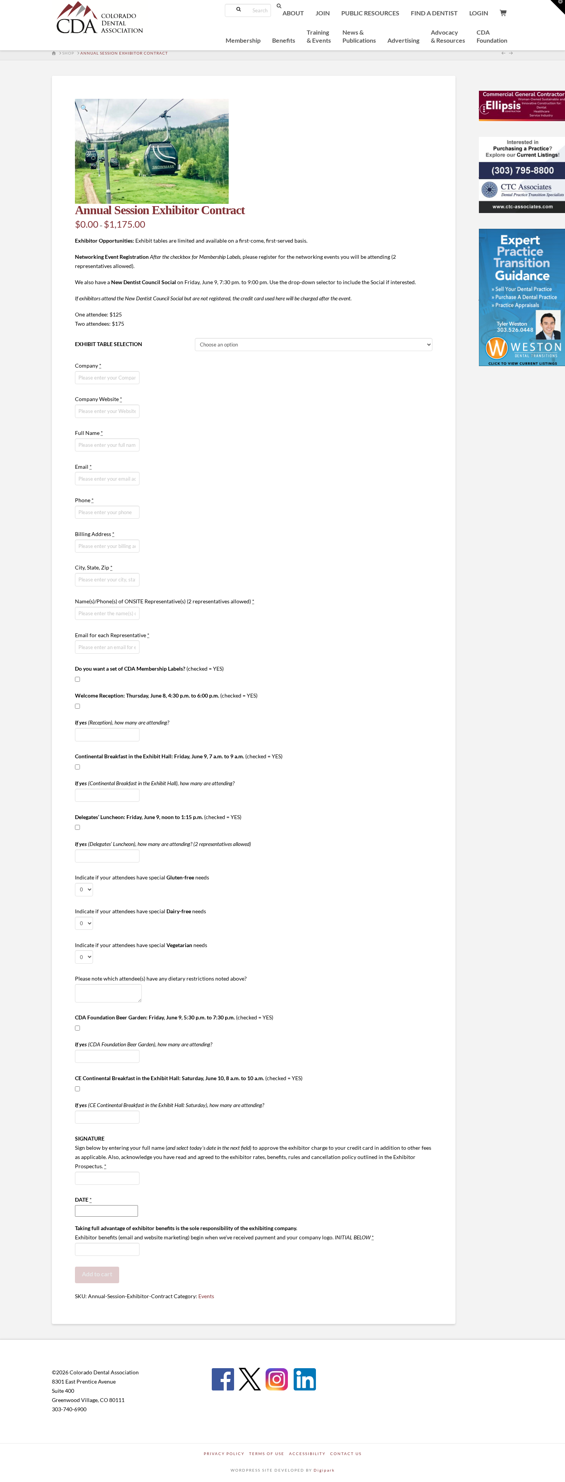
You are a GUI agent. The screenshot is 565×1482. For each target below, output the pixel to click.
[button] (84, 108)
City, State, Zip (94, 567)
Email (83, 466)
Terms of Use (266, 1453)
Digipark (324, 1470)
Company (88, 365)
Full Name (89, 433)
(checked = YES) (149, 668)
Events (206, 1296)
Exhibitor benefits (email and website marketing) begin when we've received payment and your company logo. (224, 1233)
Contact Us (346, 1453)
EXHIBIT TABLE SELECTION (108, 344)
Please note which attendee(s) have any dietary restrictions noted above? (161, 978)
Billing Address (95, 534)
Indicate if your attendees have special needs (142, 877)
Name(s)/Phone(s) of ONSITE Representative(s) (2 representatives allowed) (164, 601)
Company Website (98, 399)
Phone (84, 500)
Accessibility (307, 1453)
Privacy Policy (224, 1453)
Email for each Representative (112, 635)
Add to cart (97, 1273)
